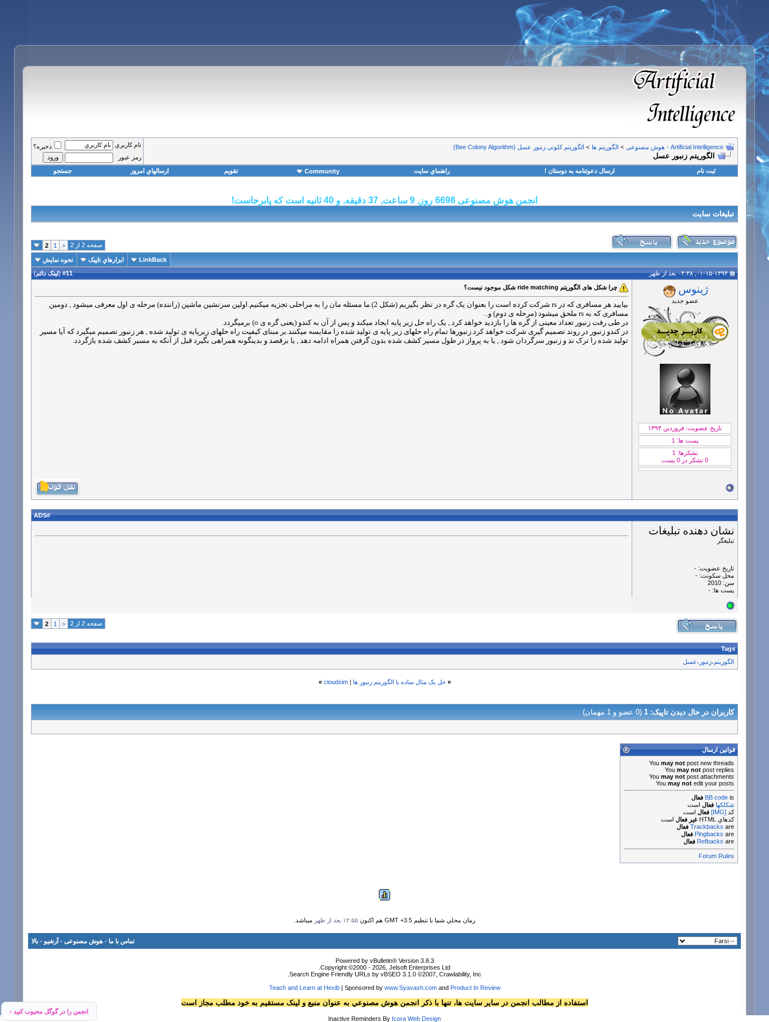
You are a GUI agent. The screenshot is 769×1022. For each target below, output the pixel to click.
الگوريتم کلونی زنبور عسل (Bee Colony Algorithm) (518, 147)
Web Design (424, 1018)
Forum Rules (716, 856)
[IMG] (718, 812)
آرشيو (51, 941)
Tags (728, 648)
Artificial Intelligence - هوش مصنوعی (674, 147)
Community (322, 171)
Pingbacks (709, 834)
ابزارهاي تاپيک (106, 259)
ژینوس (693, 289)
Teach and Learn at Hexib (304, 987)
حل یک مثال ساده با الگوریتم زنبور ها (399, 682)
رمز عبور (129, 157)
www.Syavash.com (410, 987)
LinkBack (153, 259)
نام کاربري (128, 144)
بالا (35, 941)
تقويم (231, 170)
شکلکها (725, 804)
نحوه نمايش (58, 259)
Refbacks (710, 841)
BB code (716, 797)
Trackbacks (706, 826)
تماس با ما (122, 941)
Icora (399, 1018)
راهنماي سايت (432, 170)
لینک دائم (47, 273)
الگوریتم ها (605, 147)
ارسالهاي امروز (150, 170)
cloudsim (336, 682)
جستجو (62, 170)
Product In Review (475, 987)
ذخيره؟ (42, 146)
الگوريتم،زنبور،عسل (708, 661)
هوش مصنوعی (83, 941)
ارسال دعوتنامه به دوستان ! (579, 170)
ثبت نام (706, 170)
